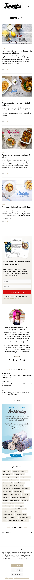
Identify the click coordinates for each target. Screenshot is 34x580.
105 (10, 218)
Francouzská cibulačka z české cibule (16, 207)
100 (11, 66)
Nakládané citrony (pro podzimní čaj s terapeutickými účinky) (17, 52)
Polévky (4, 204)
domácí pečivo (7, 474)
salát (5, 500)
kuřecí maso (14, 480)
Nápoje (3, 48)
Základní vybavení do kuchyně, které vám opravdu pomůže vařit (16, 393)
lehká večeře (19, 485)
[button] (21, 549)
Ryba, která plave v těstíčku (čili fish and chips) (16, 104)
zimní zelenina (14, 520)
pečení (6, 494)
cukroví (16, 471)
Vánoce (18, 511)
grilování (15, 477)
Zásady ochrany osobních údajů (21, 578)
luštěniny (16, 488)
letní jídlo (6, 488)
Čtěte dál (17, 356)
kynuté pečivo (19, 483)
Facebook (13, 360)
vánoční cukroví (8, 514)
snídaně (25, 500)
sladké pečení (15, 500)
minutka (26, 488)
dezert (24, 471)
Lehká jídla (5, 100)
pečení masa (16, 494)
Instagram (9, 360)
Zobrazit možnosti (17, 574)
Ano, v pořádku (17, 565)
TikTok (17, 360)
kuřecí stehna (7, 483)
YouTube (24, 360)
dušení (6, 477)
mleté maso (7, 491)
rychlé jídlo (24, 497)
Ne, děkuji (17, 570)
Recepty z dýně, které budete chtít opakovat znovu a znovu (17, 376)
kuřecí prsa (25, 480)
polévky (6, 497)
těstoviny (19, 506)
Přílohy (4, 152)
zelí (5, 520)
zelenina (14, 517)
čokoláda (25, 520)
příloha (15, 497)
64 (10, 170)
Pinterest (20, 360)
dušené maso (20, 474)
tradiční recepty (8, 506)
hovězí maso (25, 477)
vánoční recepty (21, 514)
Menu (31, 6)
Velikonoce (7, 509)
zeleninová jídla (25, 517)
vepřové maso (8, 511)
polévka (26, 494)
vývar (5, 517)
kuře (5, 480)
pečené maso (18, 491)
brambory (6, 471)
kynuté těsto (7, 485)
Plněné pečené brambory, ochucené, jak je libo (16, 156)
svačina (20, 503)
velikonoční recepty (20, 509)
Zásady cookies (9, 578)
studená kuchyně (8, 503)
